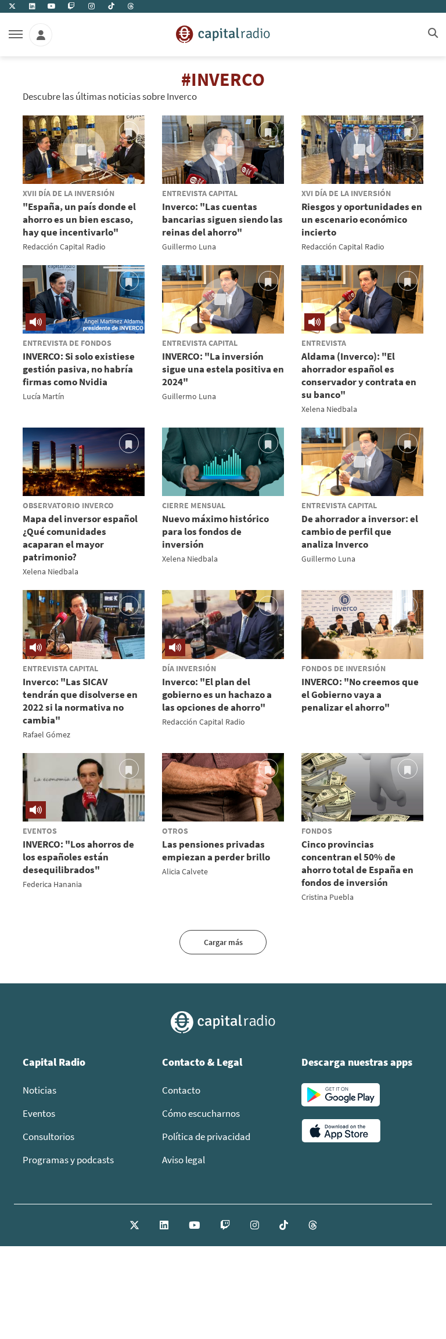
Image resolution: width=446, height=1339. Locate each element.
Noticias (39, 1090)
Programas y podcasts (68, 1159)
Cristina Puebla (327, 897)
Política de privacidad (206, 1136)
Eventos (40, 831)
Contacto (181, 1090)
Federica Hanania (52, 884)
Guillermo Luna (189, 246)
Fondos (316, 831)
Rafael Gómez (46, 734)
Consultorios (48, 1136)
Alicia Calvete (185, 871)
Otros (175, 831)
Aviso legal (183, 1159)
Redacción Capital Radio (64, 246)
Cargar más (223, 942)
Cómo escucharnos (201, 1113)
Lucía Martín (43, 396)
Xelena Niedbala (329, 409)
